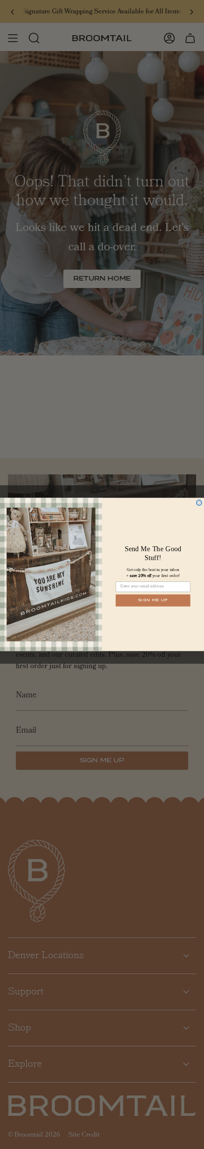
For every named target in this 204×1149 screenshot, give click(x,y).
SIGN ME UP (153, 600)
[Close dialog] (199, 503)
